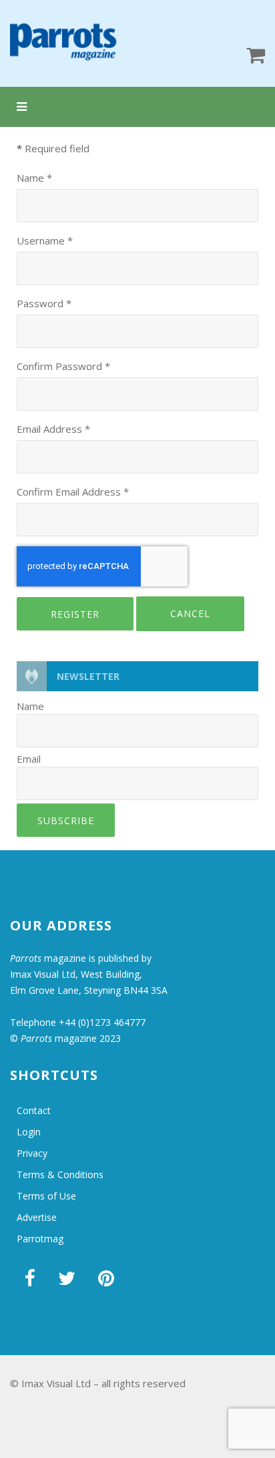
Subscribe (65, 820)
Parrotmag (40, 1238)
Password (44, 303)
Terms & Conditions (60, 1174)
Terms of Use (46, 1196)
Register (75, 614)
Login (29, 1131)
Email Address (53, 428)
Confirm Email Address (73, 491)
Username (45, 240)
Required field (53, 148)
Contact (34, 1110)
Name (34, 177)
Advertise (37, 1217)
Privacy (32, 1153)
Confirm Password (63, 366)
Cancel (190, 613)
